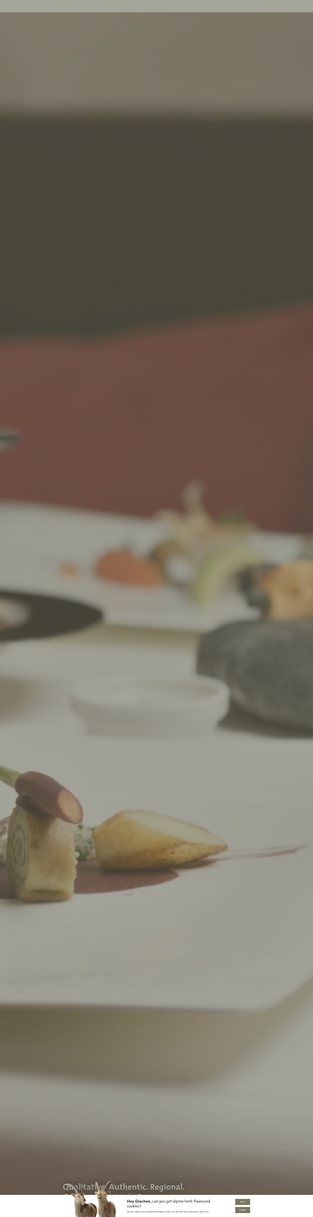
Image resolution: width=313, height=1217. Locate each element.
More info (204, 1211)
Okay (242, 1202)
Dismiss (242, 1210)
